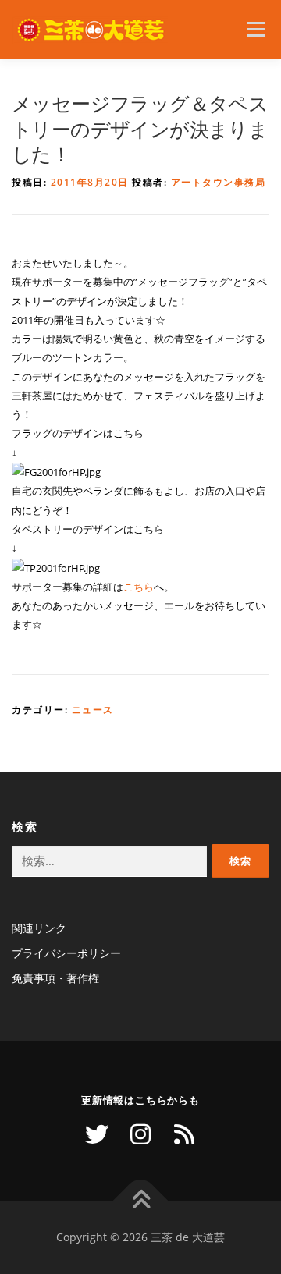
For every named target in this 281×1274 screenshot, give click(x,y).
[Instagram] (140, 1134)
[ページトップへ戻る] (141, 1200)
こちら (138, 587)
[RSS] (184, 1134)
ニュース (93, 709)
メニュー (255, 29)
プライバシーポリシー (66, 953)
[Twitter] (96, 1134)
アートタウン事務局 (218, 182)
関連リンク (39, 928)
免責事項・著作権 (55, 978)
